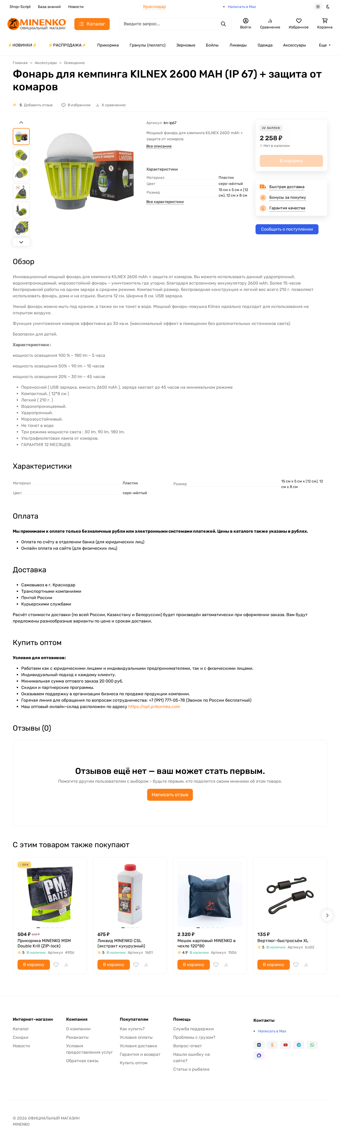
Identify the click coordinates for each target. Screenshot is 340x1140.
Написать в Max (242, 7)
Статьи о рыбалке (191, 1069)
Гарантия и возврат (140, 1054)
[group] (89, 183)
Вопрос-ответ (187, 1045)
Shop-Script (20, 7)
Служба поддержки (193, 1028)
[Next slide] (21, 242)
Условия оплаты (136, 1037)
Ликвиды (238, 45)
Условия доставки (138, 1045)
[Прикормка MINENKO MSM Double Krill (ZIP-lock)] (50, 894)
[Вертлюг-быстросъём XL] (289, 894)
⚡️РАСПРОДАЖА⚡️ (67, 45)
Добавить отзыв (38, 105)
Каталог (21, 1028)
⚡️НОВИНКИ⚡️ (22, 45)
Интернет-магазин (33, 1019)
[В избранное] (56, 965)
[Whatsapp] (312, 1045)
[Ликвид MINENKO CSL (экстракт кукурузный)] (130, 894)
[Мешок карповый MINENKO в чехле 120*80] (210, 894)
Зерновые (185, 45)
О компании (78, 1028)
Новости (76, 7)
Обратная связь (82, 1060)
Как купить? (132, 1028)
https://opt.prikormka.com (154, 706)
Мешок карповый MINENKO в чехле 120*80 (206, 943)
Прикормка (108, 45)
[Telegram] (298, 1045)
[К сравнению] (66, 965)
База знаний (49, 7)
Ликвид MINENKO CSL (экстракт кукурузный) (121, 943)
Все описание (159, 146)
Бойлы (212, 45)
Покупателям (134, 1019)
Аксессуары (294, 45)
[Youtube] (285, 1045)
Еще (323, 45)
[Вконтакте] (259, 1045)
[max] (259, 1055)
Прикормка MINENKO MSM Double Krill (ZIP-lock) (44, 943)
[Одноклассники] (272, 1045)
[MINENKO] (36, 23)
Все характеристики (165, 202)
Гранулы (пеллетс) (147, 45)
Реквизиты (77, 1037)
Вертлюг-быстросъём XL (282, 940)
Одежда (265, 45)
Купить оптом (133, 1062)
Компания (76, 1019)
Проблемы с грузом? (194, 1037)
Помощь (182, 1019)
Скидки (20, 1037)
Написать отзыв (170, 795)
